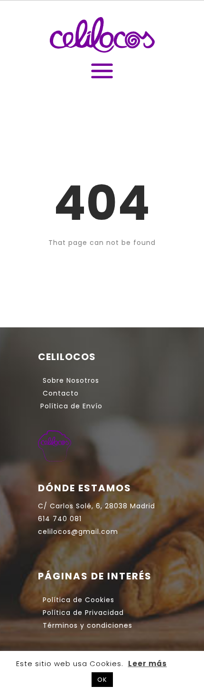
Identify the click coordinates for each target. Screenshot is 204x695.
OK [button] (102, 679)
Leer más (147, 663)
